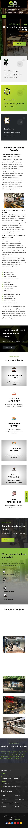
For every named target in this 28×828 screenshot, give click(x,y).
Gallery (17, 803)
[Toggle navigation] (4, 16)
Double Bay (20, 753)
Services (4, 799)
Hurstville (8, 754)
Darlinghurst (12, 753)
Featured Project (19, 799)
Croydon (6, 753)
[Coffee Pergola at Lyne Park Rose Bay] (14, 624)
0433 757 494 (6, 783)
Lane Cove (22, 754)
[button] (3, 200)
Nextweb (17, 819)
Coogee (21, 751)
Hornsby (2, 754)
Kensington (15, 754)
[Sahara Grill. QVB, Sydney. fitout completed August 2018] (14, 725)
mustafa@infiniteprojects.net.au (11, 786)
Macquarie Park (4, 756)
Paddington (8, 758)
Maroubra (12, 756)
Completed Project (7, 803)
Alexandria (3, 751)
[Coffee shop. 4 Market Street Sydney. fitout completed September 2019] (14, 705)
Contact (4, 806)
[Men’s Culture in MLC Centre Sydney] (14, 644)
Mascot (17, 756)
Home (4, 795)
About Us (17, 795)
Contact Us (19, 43)
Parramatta (16, 758)
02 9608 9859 (11, 9)
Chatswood (14, 751)
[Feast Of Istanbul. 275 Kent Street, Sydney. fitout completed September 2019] (14, 684)
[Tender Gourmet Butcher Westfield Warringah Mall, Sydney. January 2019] (14, 664)
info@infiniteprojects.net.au (10, 778)
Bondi (8, 751)
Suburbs (17, 806)
